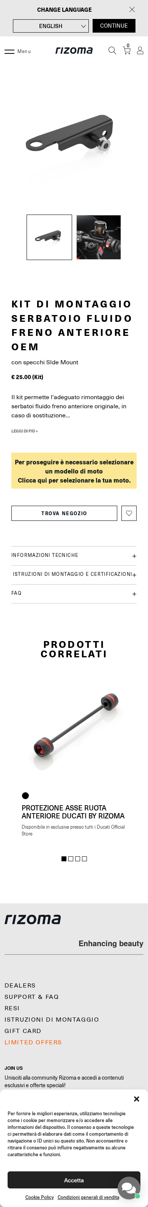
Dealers (20, 985)
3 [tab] (77, 859)
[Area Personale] (140, 51)
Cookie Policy (39, 1197)
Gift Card (23, 1031)
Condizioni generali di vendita (88, 1197)
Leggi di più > (24, 431)
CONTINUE (114, 26)
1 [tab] (64, 859)
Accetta (74, 1180)
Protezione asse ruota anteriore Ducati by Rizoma (73, 811)
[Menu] (9, 50)
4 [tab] (84, 859)
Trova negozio (64, 513)
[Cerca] (112, 50)
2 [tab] (70, 859)
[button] (136, 1099)
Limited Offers (33, 1042)
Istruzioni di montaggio (52, 1019)
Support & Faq (32, 997)
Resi (12, 1008)
